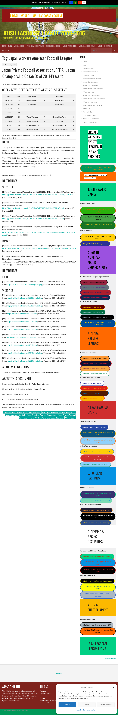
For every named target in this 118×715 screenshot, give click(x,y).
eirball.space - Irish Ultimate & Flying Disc (97, 317)
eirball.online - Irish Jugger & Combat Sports (98, 563)
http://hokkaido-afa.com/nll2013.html (22, 313)
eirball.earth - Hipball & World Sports (96, 464)
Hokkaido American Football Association (58, 412)
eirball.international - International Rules (97, 452)
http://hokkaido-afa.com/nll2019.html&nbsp (24, 361)
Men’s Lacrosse (19, 46)
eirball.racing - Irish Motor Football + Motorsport (98, 595)
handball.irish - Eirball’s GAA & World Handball (98, 218)
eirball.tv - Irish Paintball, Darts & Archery (97, 557)
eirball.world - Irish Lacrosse (92, 307)
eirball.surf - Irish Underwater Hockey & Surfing (98, 441)
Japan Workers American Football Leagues (46, 418)
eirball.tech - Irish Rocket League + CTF (97, 625)
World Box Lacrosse (105, 46)
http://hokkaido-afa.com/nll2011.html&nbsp (24, 298)
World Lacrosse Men (70, 46)
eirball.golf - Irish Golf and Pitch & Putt (96, 510)
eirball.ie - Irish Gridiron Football (94, 282)
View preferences (105, 705)
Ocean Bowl (70, 418)
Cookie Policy (81, 710)
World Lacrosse (88, 92)
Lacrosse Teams (88, 75)
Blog (10, 46)
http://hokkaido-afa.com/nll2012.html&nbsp (24, 306)
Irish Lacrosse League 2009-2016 (44, 33)
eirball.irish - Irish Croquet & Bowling (96, 523)
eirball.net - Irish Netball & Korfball (95, 358)
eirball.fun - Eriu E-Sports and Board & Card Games (98, 631)
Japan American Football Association (41, 415)
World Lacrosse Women (87, 46)
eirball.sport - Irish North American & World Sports (98, 168)
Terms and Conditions (91, 119)
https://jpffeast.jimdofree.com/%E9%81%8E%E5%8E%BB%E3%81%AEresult (33, 208)
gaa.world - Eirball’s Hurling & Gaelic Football (98, 210)
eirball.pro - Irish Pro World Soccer (95, 374)
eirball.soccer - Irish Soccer (92, 383)
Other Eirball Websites (91, 122)
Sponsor (109, 33)
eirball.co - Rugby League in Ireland (95, 369)
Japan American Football (15, 415)
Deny (86, 705)
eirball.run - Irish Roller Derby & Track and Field (98, 570)
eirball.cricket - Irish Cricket (92, 398)
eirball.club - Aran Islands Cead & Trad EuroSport (98, 458)
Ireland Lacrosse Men (90, 72)
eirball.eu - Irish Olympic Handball (94, 427)
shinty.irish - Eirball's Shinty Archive (95, 244)
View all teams (110, 659)
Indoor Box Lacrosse (53, 46)
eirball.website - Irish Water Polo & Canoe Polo (98, 433)
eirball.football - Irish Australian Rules (96, 364)
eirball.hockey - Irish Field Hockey (94, 393)
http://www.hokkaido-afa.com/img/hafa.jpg (24, 284)
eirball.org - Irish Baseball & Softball (95, 298)
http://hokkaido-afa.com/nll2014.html (22, 321)
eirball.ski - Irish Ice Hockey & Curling (96, 292)
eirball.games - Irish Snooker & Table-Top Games (98, 516)
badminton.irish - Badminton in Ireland (96, 501)
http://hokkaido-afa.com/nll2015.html (22, 329)
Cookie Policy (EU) (89, 115)
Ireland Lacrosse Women (35, 46)
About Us (5, 50)
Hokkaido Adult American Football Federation (22, 412)
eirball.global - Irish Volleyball (93, 312)
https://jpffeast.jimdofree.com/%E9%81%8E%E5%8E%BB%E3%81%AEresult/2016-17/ (37, 195)
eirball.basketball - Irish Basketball (95, 287)
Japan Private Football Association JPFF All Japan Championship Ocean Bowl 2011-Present (38, 73)
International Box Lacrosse (92, 105)
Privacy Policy (91, 710)
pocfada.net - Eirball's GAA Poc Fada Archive (98, 237)
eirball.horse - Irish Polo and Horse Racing (97, 581)
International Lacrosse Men (93, 89)
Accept (67, 705)
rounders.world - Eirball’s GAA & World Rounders (98, 225)
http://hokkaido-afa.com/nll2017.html (22, 345)
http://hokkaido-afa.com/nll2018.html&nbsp (24, 353)
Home (4, 46)
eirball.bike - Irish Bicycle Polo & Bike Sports (98, 587)
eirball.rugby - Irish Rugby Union (94, 388)
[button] (113, 687)
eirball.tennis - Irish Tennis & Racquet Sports (97, 494)
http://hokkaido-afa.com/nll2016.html (22, 337)
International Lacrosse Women (94, 99)
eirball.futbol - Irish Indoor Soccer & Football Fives (98, 323)
